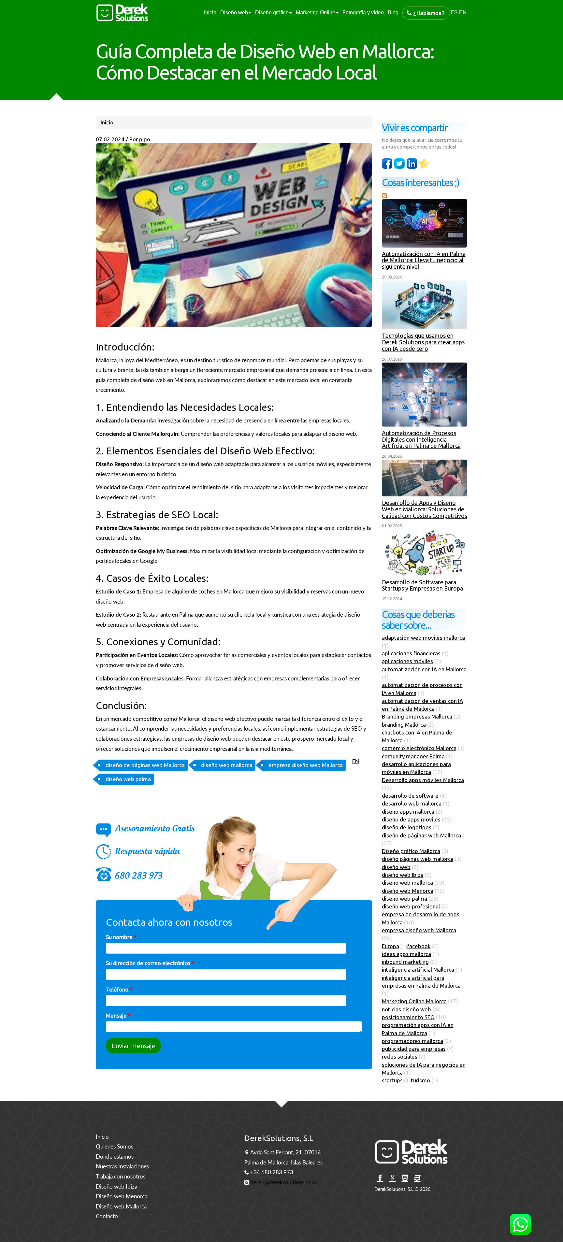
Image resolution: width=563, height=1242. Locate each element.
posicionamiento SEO (408, 1017)
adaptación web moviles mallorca (423, 638)
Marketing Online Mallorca (414, 1001)
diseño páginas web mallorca (418, 859)
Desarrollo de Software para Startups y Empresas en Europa (422, 585)
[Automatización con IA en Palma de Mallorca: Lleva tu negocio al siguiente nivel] (425, 223)
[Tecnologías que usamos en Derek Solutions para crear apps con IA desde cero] (425, 304)
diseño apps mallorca (408, 811)
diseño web (396, 867)
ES (454, 12)
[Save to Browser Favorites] (424, 163)
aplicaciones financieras (411, 653)
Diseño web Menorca (121, 1196)
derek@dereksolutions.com (283, 1182)
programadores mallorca (412, 1041)
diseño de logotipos (406, 827)
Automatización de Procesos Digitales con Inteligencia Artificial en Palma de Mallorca (421, 439)
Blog (393, 12)
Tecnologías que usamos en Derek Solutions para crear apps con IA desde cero (423, 342)
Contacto (107, 1216)
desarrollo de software (410, 795)
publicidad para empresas (414, 1049)
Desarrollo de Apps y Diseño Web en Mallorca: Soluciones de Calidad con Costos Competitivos (424, 509)
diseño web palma (128, 779)
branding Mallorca (404, 724)
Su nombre (121, 937)
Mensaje (118, 1015)
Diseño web (234, 12)
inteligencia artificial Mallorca (418, 969)
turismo (420, 1080)
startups (392, 1080)
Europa (390, 946)
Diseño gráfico (272, 12)
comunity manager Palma (413, 756)
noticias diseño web (406, 1009)
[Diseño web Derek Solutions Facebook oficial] (380, 1178)
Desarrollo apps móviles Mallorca (423, 780)
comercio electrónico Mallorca (419, 748)
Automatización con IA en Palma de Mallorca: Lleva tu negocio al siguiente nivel (424, 260)
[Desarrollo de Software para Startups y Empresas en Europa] (425, 553)
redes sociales (399, 1056)
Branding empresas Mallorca (417, 716)
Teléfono (119, 989)
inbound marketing (405, 962)
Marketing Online (315, 12)
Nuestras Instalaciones (122, 1166)
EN (463, 12)
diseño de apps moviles (411, 819)
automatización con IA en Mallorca (424, 669)
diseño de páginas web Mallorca (145, 765)
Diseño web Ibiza (116, 1187)
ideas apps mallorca (406, 954)
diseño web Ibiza (403, 875)
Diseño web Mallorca (121, 1206)
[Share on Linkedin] (399, 163)
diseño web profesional (411, 906)
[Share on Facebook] (387, 163)
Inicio (210, 12)
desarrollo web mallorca (411, 803)
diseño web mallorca (226, 765)
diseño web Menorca (407, 891)
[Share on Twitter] (412, 163)
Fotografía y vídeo (363, 12)
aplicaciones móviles (407, 661)
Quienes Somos (114, 1146)
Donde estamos (115, 1157)
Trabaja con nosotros (120, 1176)
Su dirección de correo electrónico (150, 963)
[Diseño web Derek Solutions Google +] (392, 1178)
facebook (419, 946)
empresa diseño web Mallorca (305, 765)
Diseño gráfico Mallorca (411, 851)
